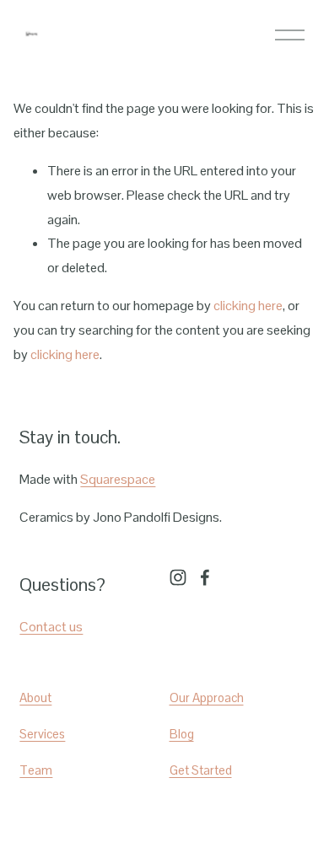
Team (35, 770)
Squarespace (117, 479)
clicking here (248, 305)
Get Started (201, 770)
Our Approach (207, 697)
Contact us (51, 627)
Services (42, 734)
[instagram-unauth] (178, 577)
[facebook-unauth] (205, 577)
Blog (182, 734)
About (35, 697)
